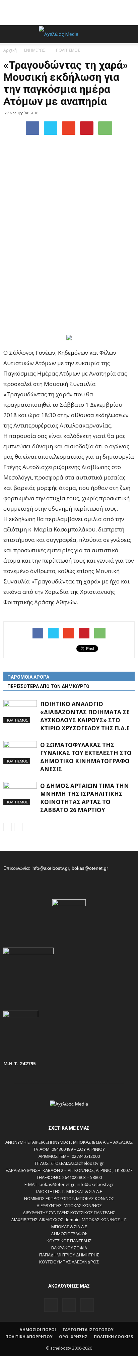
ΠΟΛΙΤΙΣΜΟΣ (16, 720)
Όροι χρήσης (73, 1337)
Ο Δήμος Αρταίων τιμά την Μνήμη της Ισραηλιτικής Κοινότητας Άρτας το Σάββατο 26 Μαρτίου (84, 798)
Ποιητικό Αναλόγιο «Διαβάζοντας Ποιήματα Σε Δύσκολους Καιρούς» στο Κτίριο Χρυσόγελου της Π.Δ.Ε (85, 716)
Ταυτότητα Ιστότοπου (88, 1330)
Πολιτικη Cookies (113, 1337)
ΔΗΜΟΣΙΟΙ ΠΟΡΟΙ (37, 1330)
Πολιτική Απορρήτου (29, 1337)
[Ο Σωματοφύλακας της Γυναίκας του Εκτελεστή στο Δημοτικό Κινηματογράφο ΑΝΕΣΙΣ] (20, 752)
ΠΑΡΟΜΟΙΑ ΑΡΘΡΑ (28, 677)
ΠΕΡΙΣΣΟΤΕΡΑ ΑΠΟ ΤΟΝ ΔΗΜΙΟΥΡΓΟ (48, 686)
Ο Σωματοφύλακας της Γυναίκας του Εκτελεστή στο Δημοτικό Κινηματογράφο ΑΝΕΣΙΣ (86, 757)
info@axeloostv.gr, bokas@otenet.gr (69, 868)
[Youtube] (87, 1305)
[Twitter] (69, 1305)
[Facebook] (51, 1305)
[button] (128, 34)
